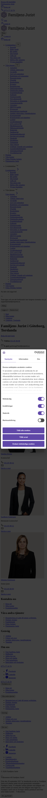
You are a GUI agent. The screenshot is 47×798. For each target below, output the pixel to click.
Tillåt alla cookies (23, 430)
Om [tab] (38, 359)
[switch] (41, 406)
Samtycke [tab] (8, 359)
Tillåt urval (23, 437)
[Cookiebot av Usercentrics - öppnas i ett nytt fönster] (34, 352)
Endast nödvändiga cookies (24, 444)
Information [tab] (23, 359)
